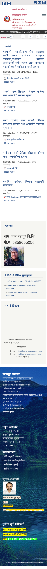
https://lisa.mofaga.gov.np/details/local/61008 (22, 281)
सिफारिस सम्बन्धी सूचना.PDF (18, 78)
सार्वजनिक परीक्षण (11, 469)
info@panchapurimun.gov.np (30, 351)
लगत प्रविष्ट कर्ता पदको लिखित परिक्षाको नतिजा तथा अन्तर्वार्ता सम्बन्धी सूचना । (23, 124)
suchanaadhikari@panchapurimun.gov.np (25, 510)
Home (3, 37)
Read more (9, 82)
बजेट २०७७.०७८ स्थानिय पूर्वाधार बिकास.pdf (24, 197)
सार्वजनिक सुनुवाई (11, 464)
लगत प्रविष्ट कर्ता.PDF (16, 139)
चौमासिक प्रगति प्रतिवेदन (14, 460)
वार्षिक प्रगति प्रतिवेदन (13, 456)
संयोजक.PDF (12, 168)
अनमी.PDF (11, 107)
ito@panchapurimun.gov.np (29, 354)
